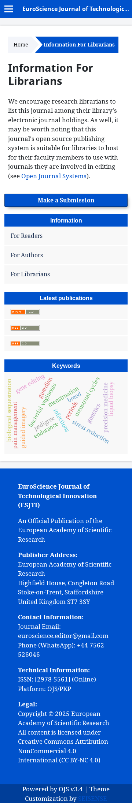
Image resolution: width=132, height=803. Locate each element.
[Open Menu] (9, 9)
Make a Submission (66, 200)
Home (21, 44)
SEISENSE (92, 798)
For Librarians (30, 274)
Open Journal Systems (54, 176)
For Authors (27, 255)
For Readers (27, 236)
